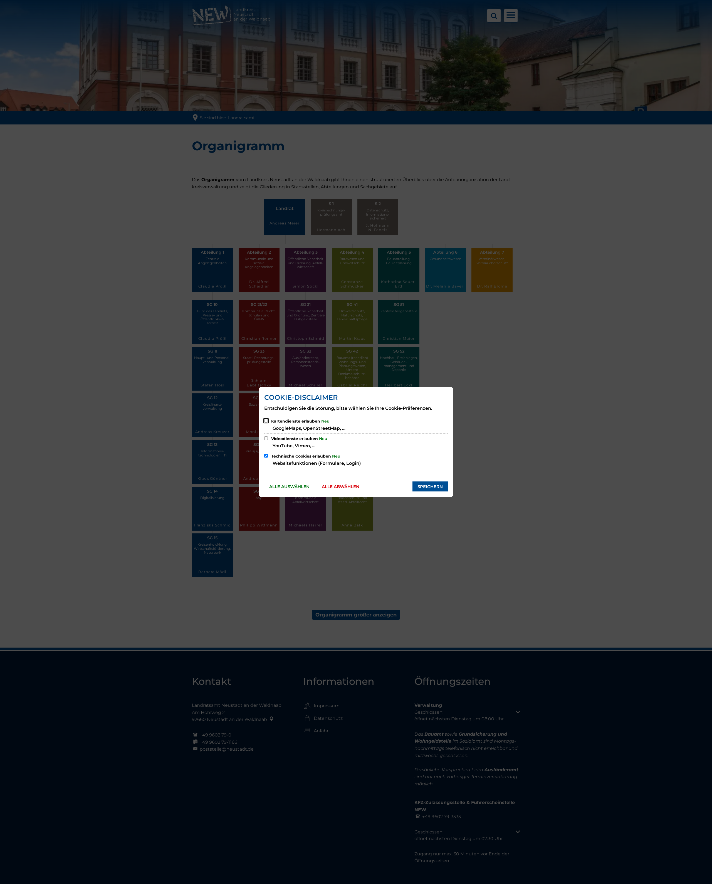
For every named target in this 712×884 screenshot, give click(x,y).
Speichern (430, 486)
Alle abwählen (340, 486)
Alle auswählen (289, 486)
